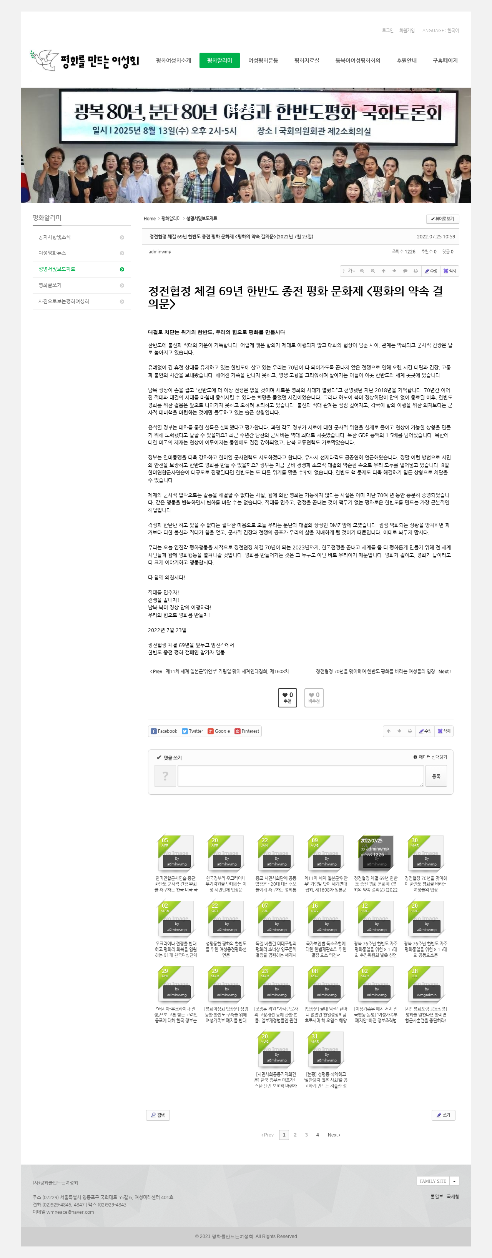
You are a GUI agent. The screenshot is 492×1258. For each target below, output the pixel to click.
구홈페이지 (445, 60)
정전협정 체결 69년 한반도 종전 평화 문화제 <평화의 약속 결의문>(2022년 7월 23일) (231, 236)
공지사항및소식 (54, 237)
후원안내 (407, 60)
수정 (433, 270)
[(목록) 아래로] (394, 271)
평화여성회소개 (173, 60)
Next (333, 1135)
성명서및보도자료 (56, 269)
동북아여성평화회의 (358, 60)
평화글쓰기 (50, 285)
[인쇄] (416, 271)
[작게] (372, 271)
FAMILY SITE (433, 1181)
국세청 (453, 1196)
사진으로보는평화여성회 (63, 301)
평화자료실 (306, 60)
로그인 (388, 30)
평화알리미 (219, 60)
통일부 (436, 1196)
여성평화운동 (263, 60)
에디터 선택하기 (432, 757)
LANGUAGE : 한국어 (440, 30)
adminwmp (160, 251)
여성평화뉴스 (52, 253)
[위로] (383, 271)
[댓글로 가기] (405, 271)
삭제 (452, 270)
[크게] (362, 271)
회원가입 (407, 30)
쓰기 (446, 1115)
